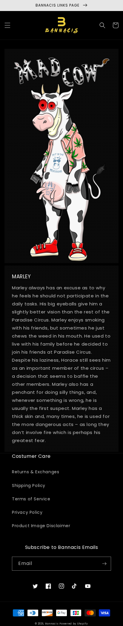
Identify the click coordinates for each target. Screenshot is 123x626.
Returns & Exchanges (35, 472)
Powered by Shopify (73, 623)
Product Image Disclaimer (41, 526)
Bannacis (52, 623)
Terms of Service (31, 499)
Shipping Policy (28, 485)
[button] (7, 25)
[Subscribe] (104, 564)
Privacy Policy (27, 512)
